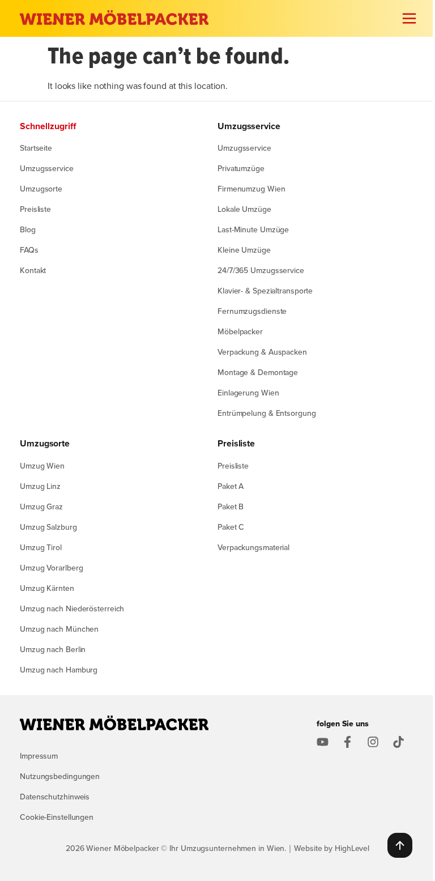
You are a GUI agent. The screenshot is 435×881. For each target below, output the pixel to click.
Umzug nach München (59, 629)
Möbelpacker (240, 331)
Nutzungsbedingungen (60, 776)
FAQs (29, 250)
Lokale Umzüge (244, 209)
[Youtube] (322, 742)
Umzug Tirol (41, 547)
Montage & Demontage (258, 372)
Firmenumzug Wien (251, 188)
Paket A (231, 486)
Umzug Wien (42, 465)
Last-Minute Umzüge (253, 229)
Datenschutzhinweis (54, 796)
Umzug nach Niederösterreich (72, 608)
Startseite (36, 148)
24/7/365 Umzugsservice (261, 270)
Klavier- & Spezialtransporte (265, 290)
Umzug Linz (40, 486)
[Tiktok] (398, 742)
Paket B (231, 506)
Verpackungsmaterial (253, 547)
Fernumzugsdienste (252, 311)
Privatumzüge (241, 168)
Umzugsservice (47, 168)
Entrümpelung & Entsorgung (267, 413)
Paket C (231, 527)
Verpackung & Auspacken (262, 351)
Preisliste (35, 209)
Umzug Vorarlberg (51, 567)
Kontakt (33, 270)
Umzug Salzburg (48, 527)
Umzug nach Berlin (53, 649)
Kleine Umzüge (244, 250)
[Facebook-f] (347, 742)
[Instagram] (373, 742)
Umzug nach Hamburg (58, 669)
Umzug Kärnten (47, 588)
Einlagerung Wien (248, 392)
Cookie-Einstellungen (56, 817)
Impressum (39, 755)
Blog (28, 229)
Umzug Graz (41, 506)
